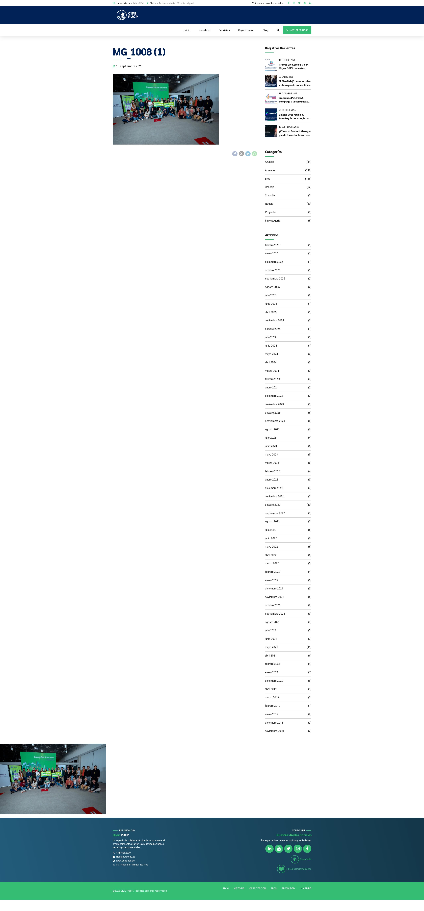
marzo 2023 (272, 462)
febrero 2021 (272, 663)
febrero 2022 (272, 571)
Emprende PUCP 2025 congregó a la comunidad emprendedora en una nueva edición (293, 99)
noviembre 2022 (274, 496)
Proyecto (270, 212)
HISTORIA (239, 888)
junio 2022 (271, 538)
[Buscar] (278, 30)
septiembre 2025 (275, 278)
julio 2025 (270, 295)
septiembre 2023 (275, 421)
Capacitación (246, 30)
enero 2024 (271, 387)
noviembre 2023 (274, 404)
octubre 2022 (272, 504)
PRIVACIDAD (288, 888)
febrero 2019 (272, 705)
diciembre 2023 (274, 395)
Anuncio (269, 161)
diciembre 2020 (274, 680)
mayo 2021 (271, 647)
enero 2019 (271, 714)
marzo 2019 (272, 697)
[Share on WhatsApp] (254, 153)
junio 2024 (271, 345)
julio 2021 (270, 630)
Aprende (270, 170)
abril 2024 (271, 362)
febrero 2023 (272, 471)
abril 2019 (271, 689)
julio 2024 (270, 337)
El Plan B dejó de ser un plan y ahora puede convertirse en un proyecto (294, 83)
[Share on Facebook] (235, 153)
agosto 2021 (272, 622)
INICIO (226, 888)
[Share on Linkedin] (248, 153)
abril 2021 (271, 655)
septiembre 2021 (275, 613)
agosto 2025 (272, 287)
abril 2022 (271, 555)
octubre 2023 (272, 412)
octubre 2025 (272, 270)
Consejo (269, 187)
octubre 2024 (272, 328)
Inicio (187, 30)
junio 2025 (271, 303)
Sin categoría (272, 220)
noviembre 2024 (274, 320)
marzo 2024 (272, 370)
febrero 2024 (272, 379)
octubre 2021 (272, 605)
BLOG (274, 888)
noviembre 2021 (274, 597)
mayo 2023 (271, 454)
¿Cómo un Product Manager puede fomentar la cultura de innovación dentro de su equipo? (295, 133)
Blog (265, 30)
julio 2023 (270, 437)
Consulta (270, 195)
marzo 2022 (272, 563)
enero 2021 (271, 672)
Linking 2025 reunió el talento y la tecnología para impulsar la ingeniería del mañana (295, 116)
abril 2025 (271, 312)
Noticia (269, 203)
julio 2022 (270, 529)
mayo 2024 (271, 354)
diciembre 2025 (274, 261)
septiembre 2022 (275, 513)
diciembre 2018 (274, 722)
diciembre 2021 (274, 588)
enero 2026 (271, 253)
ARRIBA (307, 888)
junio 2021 (271, 638)
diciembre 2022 (274, 488)
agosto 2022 (272, 521)
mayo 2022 (271, 546)
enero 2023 (271, 479)
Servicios (224, 30)
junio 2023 (271, 446)
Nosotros (205, 30)
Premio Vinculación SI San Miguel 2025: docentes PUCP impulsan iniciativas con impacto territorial (293, 66)
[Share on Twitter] (241, 153)
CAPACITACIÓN (257, 888)
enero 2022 (271, 580)
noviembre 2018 (274, 731)
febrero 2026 (272, 245)
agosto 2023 (272, 429)
